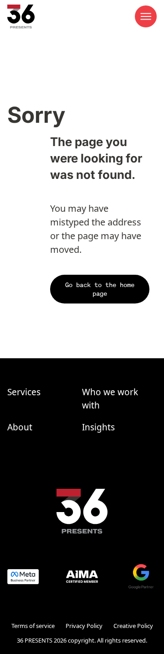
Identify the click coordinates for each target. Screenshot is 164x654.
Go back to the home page (99, 289)
